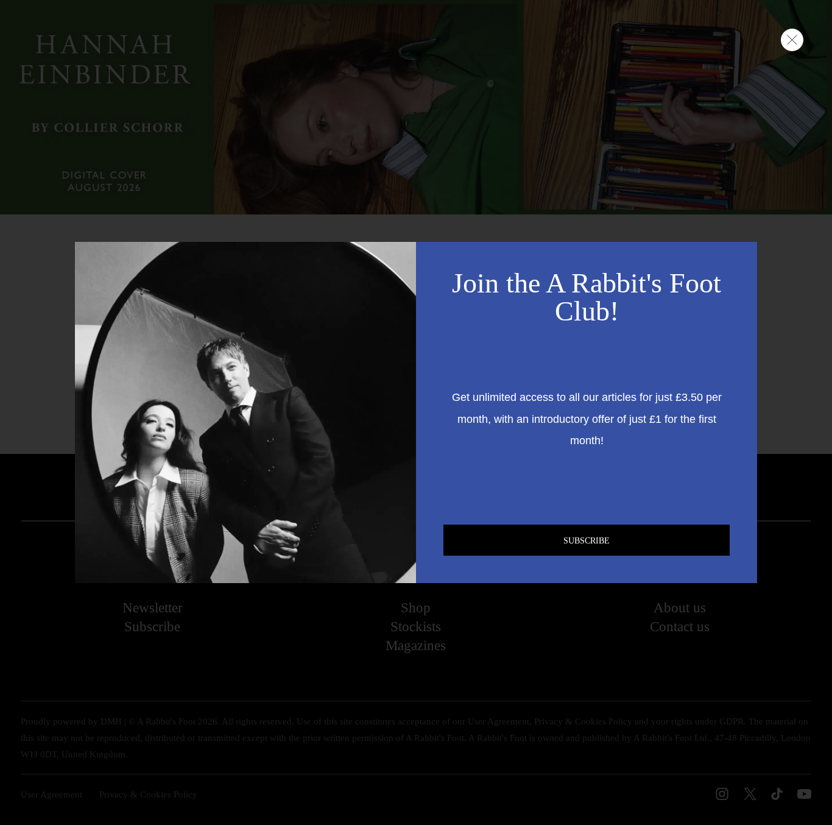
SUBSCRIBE (586, 540)
